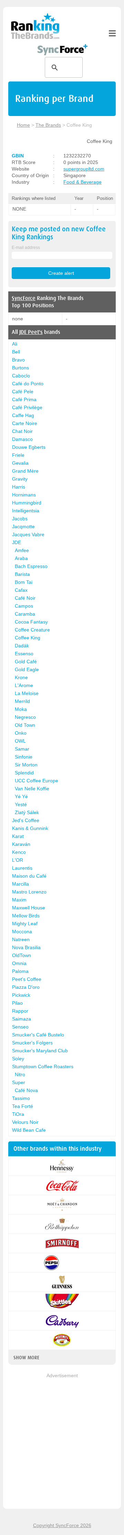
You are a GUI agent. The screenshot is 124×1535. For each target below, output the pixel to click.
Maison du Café (29, 876)
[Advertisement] (62, 1441)
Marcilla (20, 884)
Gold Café (26, 661)
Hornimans (24, 495)
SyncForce (23, 298)
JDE (16, 542)
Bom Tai (23, 582)
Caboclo (21, 375)
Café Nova (26, 1090)
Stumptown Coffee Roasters (42, 1066)
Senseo (20, 1027)
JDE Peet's (31, 332)
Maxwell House (28, 907)
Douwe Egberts (28, 447)
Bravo (18, 360)
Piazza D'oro (26, 987)
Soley (18, 1058)
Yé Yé (21, 796)
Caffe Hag (23, 415)
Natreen (21, 939)
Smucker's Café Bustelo (38, 1034)
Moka (21, 709)
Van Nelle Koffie (32, 788)
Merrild (22, 701)
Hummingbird (26, 502)
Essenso (24, 653)
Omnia (19, 963)
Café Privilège (27, 407)
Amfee (22, 550)
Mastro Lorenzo (29, 892)
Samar (22, 749)
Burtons (20, 367)
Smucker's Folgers (32, 1042)
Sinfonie (23, 757)
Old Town (25, 725)
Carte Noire (24, 423)
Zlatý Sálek (27, 812)
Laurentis (22, 868)
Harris (18, 487)
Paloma (20, 971)
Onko (21, 733)
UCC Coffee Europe (36, 780)
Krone (21, 677)
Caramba (25, 614)
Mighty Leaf (25, 923)
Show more (26, 1357)
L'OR (17, 860)
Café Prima (24, 399)
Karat (18, 836)
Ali (14, 344)
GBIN (18, 155)
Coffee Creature (32, 630)
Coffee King (27, 637)
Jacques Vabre (28, 534)
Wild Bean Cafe (29, 1130)
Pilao (17, 1003)
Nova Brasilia (26, 947)
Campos (24, 606)
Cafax (21, 590)
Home (23, 125)
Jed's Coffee (25, 820)
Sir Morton (26, 765)
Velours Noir (25, 1122)
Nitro (20, 1074)
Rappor (20, 1011)
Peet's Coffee (26, 979)
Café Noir (25, 598)
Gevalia (20, 463)
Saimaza (21, 1019)
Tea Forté (22, 1106)
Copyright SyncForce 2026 (62, 1525)
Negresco (25, 717)
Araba (21, 558)
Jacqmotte (23, 526)
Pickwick (21, 995)
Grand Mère (25, 471)
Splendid (24, 772)
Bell (16, 352)
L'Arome (24, 685)
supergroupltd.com (83, 169)
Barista (22, 574)
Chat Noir (22, 431)
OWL (20, 741)
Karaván (21, 844)
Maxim (19, 899)
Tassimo (21, 1098)
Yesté (21, 804)
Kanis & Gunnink (30, 828)
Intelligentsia (25, 510)
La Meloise (27, 693)
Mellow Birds (26, 915)
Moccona (22, 931)
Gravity (20, 479)
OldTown (21, 955)
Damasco (22, 439)
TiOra (18, 1114)
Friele (18, 455)
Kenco (19, 852)
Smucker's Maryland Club (40, 1050)
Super (18, 1082)
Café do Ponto (27, 383)
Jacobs (20, 518)
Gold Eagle (27, 669)
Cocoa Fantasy (31, 622)
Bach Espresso (31, 566)
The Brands (48, 125)
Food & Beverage (82, 182)
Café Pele (22, 391)
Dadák (22, 645)
